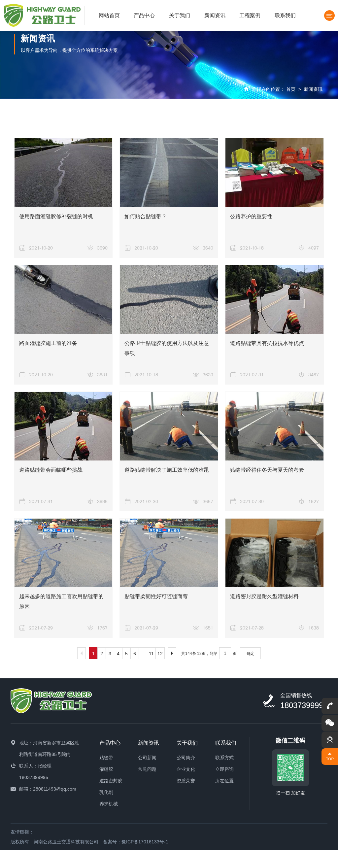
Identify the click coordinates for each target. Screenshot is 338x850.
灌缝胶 (106, 769)
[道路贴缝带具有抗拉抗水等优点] (274, 299)
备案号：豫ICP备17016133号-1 (135, 841)
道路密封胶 (110, 780)
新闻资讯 (214, 15)
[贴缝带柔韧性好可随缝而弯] (169, 553)
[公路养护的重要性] (274, 172)
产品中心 (144, 15)
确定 (250, 653)
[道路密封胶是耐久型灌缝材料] (274, 553)
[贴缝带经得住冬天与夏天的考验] (274, 426)
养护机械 (108, 803)
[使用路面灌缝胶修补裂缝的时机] (64, 172)
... (143, 653)
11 (151, 653)
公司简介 (186, 757)
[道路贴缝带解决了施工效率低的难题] (169, 426)
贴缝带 (106, 757)
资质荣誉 (186, 780)
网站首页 (109, 15)
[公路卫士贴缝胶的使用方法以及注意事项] (169, 299)
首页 (290, 89)
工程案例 (249, 15)
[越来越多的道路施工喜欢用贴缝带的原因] (64, 553)
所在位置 (224, 780)
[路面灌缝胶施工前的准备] (64, 299)
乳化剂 (106, 792)
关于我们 (179, 15)
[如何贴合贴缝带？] (169, 172)
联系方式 (224, 757)
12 (160, 653)
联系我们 (285, 15)
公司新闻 (147, 757)
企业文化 (186, 769)
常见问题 (147, 769)
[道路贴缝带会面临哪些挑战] (64, 426)
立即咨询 (224, 769)
